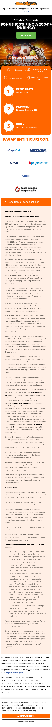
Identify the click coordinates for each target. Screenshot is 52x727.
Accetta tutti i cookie (26, 716)
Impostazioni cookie (26, 722)
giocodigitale (26, 3)
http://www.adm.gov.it (14, 673)
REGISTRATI (26, 35)
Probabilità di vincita (31, 12)
